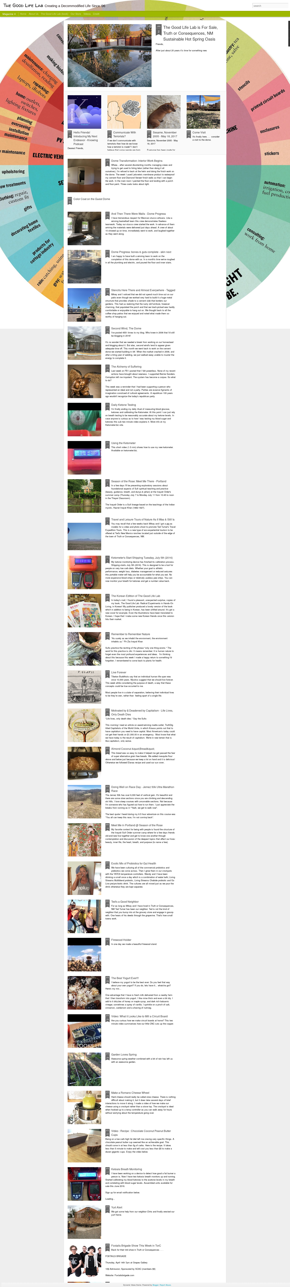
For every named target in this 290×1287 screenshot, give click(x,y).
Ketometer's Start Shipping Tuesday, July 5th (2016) (142, 558)
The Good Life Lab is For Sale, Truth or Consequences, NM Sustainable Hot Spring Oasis (190, 33)
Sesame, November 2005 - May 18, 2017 (165, 134)
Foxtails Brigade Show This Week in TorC (136, 1245)
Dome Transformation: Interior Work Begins (136, 161)
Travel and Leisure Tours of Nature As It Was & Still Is (143, 519)
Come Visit (199, 132)
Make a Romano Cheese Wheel (130, 1093)
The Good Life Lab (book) (54, 13)
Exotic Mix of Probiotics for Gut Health (133, 863)
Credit (96, 13)
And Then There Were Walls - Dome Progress (138, 214)
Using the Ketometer (123, 443)
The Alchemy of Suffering (126, 366)
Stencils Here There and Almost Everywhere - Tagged (143, 290)
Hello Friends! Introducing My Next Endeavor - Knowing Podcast (86, 138)
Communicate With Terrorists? (124, 134)
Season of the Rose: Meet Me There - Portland (138, 481)
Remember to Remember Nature (130, 634)
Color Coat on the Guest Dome (92, 199)
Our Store (76, 13)
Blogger (156, 1284)
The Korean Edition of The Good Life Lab (135, 596)
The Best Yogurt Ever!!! (125, 978)
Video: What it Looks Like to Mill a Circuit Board (139, 1016)
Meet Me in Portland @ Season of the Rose (137, 825)
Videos (87, 13)
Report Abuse (165, 1284)
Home (23, 13)
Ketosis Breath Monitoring (126, 1169)
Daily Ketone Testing (123, 405)
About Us (33, 13)
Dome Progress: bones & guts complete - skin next (141, 252)
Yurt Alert (116, 1207)
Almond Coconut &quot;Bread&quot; (133, 749)
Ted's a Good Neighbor (125, 901)
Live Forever (118, 672)
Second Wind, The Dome (126, 328)
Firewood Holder (121, 940)
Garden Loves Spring (124, 1054)
